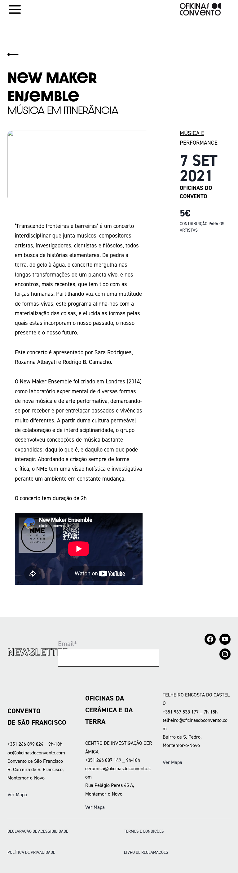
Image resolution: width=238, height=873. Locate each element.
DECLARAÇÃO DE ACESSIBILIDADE (37, 831)
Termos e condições (144, 831)
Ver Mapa (17, 794)
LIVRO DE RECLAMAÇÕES (146, 852)
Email (67, 643)
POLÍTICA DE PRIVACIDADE (31, 852)
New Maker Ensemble (46, 381)
